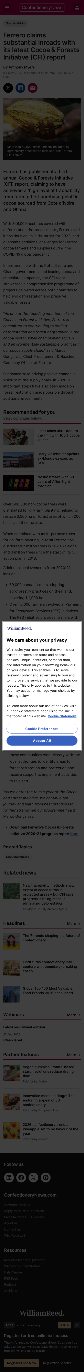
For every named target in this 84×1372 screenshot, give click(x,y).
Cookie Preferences (42, 729)
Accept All (42, 741)
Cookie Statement (62, 716)
